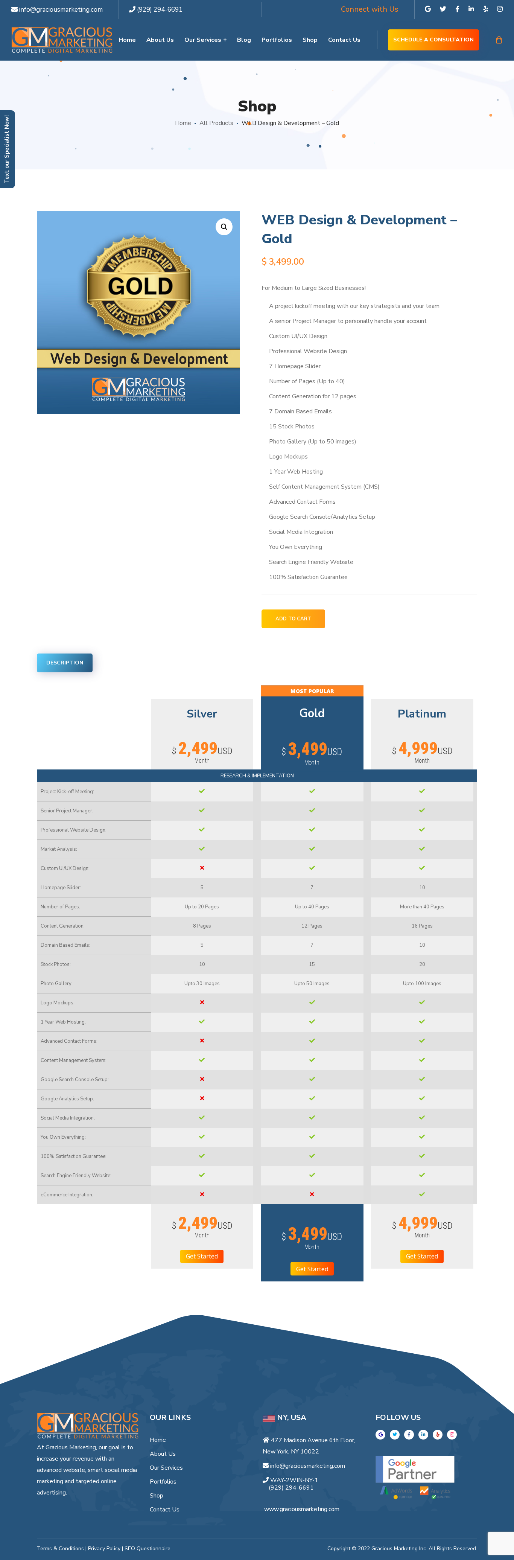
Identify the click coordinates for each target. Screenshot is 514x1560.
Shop (156, 1495)
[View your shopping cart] (499, 40)
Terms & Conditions (60, 1548)
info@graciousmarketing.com (60, 9)
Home (183, 123)
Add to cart (293, 618)
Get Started (202, 1256)
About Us (163, 1454)
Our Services (166, 1468)
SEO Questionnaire (147, 1548)
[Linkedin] (423, 1435)
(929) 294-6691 (159, 9)
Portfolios (163, 1482)
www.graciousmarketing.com (301, 1509)
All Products (216, 123)
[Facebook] (409, 1435)
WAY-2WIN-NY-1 (294, 1480)
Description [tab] (64, 662)
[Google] (380, 1435)
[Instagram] (452, 1435)
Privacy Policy (104, 1548)
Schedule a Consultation (433, 39)
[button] (224, 226)
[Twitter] (395, 1435)
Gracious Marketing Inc (398, 1548)
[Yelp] (438, 1435)
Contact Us (164, 1509)
